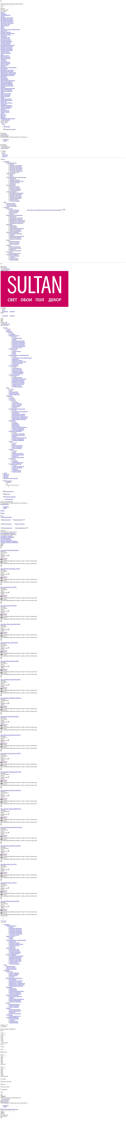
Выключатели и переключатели (20, 411)
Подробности (4, 558)
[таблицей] (3, 543)
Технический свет (16, 368)
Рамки (13, 444)
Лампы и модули (16, 351)
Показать (3, 1096)
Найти (2, 1112)
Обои (10, 390)
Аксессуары (15, 402)
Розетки (14, 452)
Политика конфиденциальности (10, 1109)
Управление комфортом (18, 466)
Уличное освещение (17, 377)
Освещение (12, 334)
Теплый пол (15, 461)
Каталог (8, 330)
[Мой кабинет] (1, 317)
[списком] (2, 543)
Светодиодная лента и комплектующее (22, 357)
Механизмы (15, 423)
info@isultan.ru (5, 135)
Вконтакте (6, 139)
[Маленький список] (1, 545)
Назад (9, 329)
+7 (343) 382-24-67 (5, 119)
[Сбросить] (2, 1095)
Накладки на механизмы (18, 433)
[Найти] (2, 7)
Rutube (5, 140)
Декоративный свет (17, 338)
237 (5, 920)
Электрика (12, 398)
